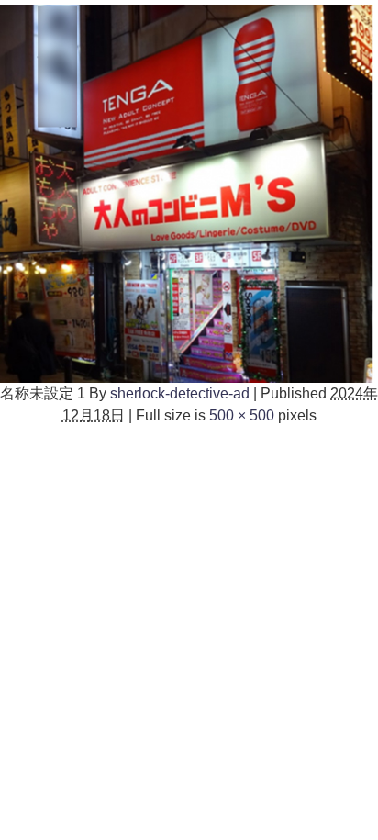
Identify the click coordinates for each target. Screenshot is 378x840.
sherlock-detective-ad (180, 393)
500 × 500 (241, 415)
